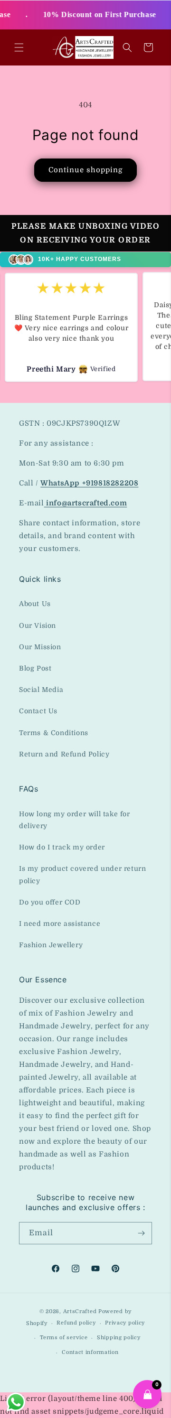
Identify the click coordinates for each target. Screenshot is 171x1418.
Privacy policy (125, 1323)
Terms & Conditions (53, 733)
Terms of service (63, 1337)
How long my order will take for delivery (74, 820)
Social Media (41, 689)
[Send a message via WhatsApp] (16, 1402)
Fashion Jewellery (51, 945)
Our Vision (37, 625)
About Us (35, 603)
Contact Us (38, 711)
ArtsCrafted (80, 1311)
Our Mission (40, 647)
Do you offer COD (50, 902)
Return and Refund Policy (64, 754)
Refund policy (76, 1323)
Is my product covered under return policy (82, 874)
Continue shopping (85, 170)
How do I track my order (62, 847)
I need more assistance (59, 923)
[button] (19, 47)
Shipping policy (119, 1337)
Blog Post (35, 668)
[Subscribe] (141, 1233)
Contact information (90, 1352)
